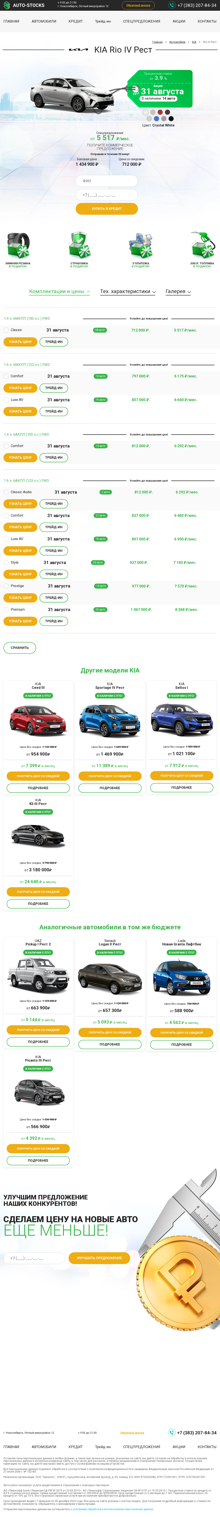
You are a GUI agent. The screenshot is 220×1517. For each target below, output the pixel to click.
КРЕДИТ (76, 21)
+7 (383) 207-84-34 (197, 5)
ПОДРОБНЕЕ (38, 788)
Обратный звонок (138, 5)
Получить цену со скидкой (38, 776)
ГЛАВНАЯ (11, 21)
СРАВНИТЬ (20, 648)
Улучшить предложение (99, 1258)
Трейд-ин (103, 21)
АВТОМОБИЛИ (44, 21)
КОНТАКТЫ (207, 21)
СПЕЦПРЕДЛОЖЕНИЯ (141, 21)
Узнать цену (20, 342)
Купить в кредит (107, 208)
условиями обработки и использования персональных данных (113, 1509)
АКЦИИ (179, 21)
